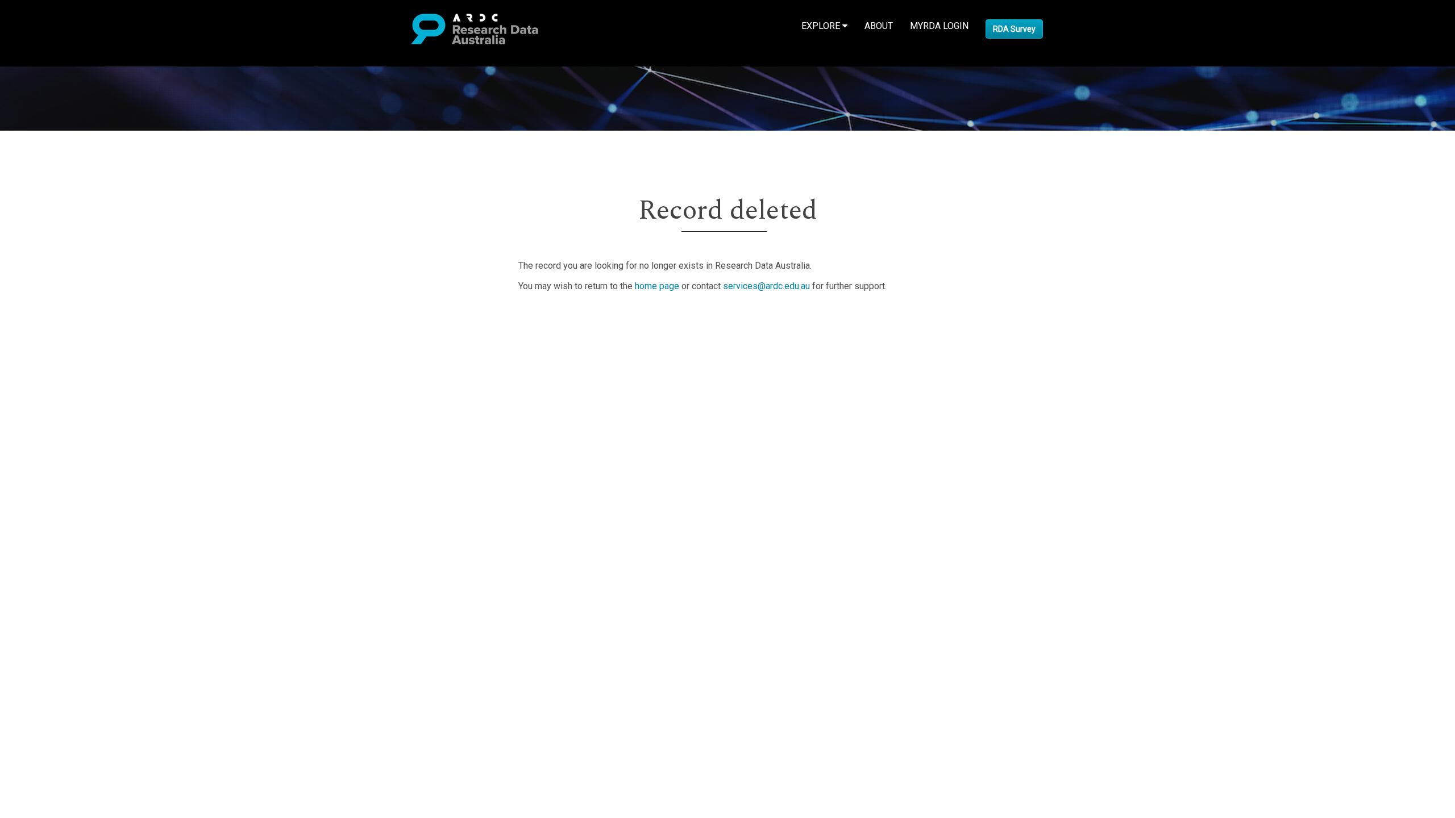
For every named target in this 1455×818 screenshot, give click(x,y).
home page (657, 286)
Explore (821, 25)
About (878, 25)
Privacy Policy (63, 422)
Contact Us (56, 347)
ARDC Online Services (79, 388)
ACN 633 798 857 (35, 456)
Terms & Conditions (74, 408)
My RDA (51, 333)
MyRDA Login (939, 25)
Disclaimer (56, 361)
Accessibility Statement (82, 436)
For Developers (66, 374)
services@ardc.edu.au (766, 286)
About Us (53, 320)
